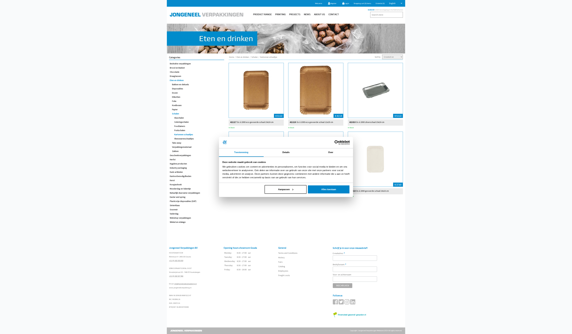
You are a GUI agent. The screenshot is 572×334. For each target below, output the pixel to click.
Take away (176, 142)
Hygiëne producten (178, 163)
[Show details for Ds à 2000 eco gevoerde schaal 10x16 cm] (256, 90)
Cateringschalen (181, 122)
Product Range (262, 14)
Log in (346, 3)
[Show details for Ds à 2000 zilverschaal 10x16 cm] (375, 90)
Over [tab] (330, 152)
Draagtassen (175, 76)
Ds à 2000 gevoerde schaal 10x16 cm (372, 191)
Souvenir (174, 209)
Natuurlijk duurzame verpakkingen (185, 192)
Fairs (280, 262)
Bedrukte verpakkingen (180, 63)
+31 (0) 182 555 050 (176, 260)
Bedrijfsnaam (339, 264)
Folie (174, 101)
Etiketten (176, 97)
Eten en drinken (177, 80)
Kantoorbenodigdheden (180, 176)
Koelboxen (177, 105)
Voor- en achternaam (342, 274)
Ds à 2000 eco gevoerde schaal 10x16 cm (255, 122)
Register (333, 3)
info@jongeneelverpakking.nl (185, 284)
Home (231, 57)
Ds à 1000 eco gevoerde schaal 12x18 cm (315, 122)
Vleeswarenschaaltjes (184, 138)
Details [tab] (286, 152)
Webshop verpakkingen (180, 218)
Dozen (175, 92)
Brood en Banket (177, 67)
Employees (283, 271)
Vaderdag (174, 213)
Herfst (172, 159)
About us (319, 14)
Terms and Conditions (287, 253)
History (281, 257)
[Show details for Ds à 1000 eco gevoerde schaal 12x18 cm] (315, 90)
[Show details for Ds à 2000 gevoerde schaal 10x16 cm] (375, 159)
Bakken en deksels (180, 84)
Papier (175, 109)
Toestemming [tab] (241, 152)
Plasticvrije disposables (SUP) (183, 201)
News (307, 14)
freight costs (284, 275)
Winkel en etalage (178, 222)
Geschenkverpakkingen (180, 155)
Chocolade (174, 72)
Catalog (281, 266)
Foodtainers (179, 126)
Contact (333, 14)
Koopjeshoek (176, 184)
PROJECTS (294, 14)
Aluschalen (179, 117)
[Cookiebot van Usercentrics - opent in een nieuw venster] (337, 142)
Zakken (175, 151)
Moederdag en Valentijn (180, 188)
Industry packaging (178, 167)
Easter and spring (177, 197)
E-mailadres (339, 253)
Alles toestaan (328, 189)
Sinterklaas (175, 205)
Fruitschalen (179, 130)
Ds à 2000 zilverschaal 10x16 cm (370, 122)
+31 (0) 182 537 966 (176, 276)
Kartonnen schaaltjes (183, 134)
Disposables (177, 88)
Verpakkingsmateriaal (181, 147)
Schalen (175, 113)
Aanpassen (284, 189)
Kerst (172, 180)
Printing (280, 14)
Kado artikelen (176, 172)
